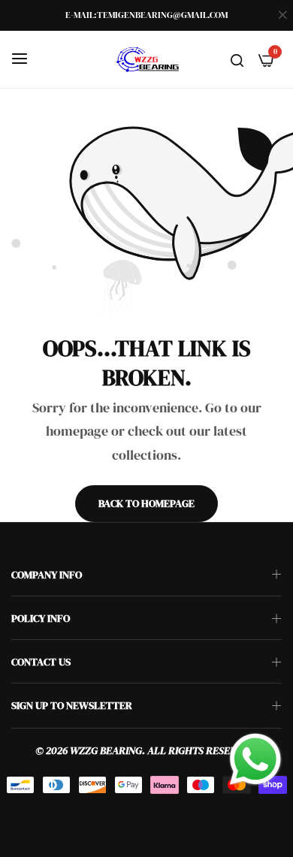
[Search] (237, 59)
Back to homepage (146, 503)
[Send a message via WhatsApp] (255, 759)
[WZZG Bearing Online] (146, 59)
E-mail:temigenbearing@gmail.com (146, 15)
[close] (282, 16)
